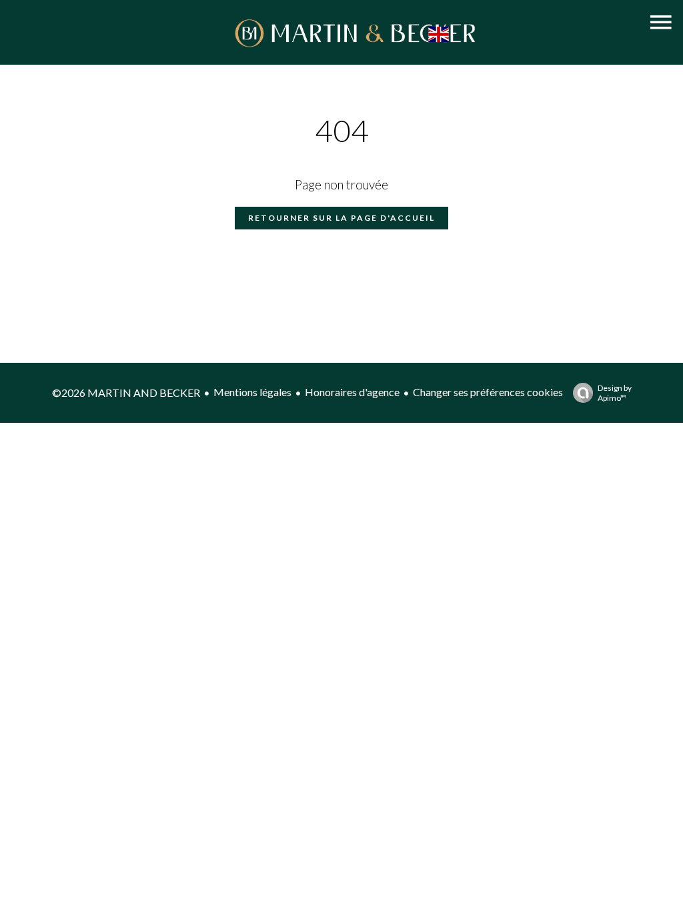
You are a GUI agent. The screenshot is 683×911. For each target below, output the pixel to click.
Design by (615, 393)
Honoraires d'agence (352, 391)
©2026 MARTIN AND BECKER (126, 392)
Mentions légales (252, 391)
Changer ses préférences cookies (488, 391)
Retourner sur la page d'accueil (341, 218)
